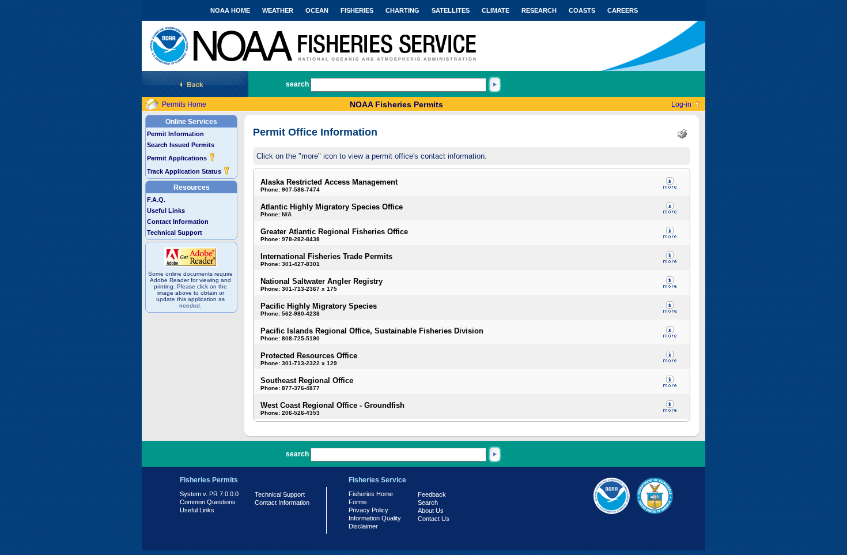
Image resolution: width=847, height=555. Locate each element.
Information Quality (375, 518)
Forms (358, 501)
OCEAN (316, 10)
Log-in (681, 104)
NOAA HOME (230, 10)
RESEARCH (539, 10)
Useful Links (166, 210)
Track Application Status (185, 171)
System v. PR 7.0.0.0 (209, 493)
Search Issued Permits (180, 144)
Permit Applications (178, 158)
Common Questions (208, 501)
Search (428, 502)
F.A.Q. (156, 199)
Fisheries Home (371, 493)
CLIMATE (495, 10)
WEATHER (277, 10)
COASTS (582, 10)
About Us (431, 510)
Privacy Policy (368, 510)
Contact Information (178, 221)
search (297, 84)
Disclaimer (363, 526)
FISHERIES (357, 10)
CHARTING (402, 10)
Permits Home (184, 104)
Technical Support (174, 232)
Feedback (432, 494)
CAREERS (622, 10)
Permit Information (175, 133)
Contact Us (433, 518)
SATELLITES (451, 10)
